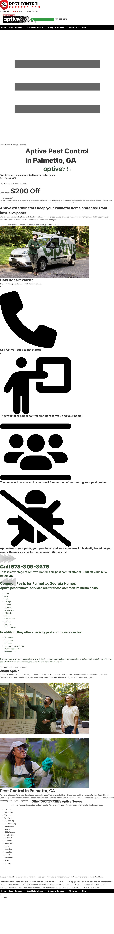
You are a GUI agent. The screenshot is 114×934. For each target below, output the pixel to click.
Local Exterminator (35, 27)
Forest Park (8, 843)
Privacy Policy (78, 877)
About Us (73, 27)
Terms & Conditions (95, 877)
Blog (84, 27)
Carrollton (8, 849)
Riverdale (8, 838)
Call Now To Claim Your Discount (13, 184)
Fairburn (7, 809)
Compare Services (56, 27)
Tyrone (7, 815)
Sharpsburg (9, 821)
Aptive (8, 145)
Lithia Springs (9, 832)
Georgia (15, 145)
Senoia (7, 855)
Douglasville (9, 826)
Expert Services (15, 27)
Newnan (7, 829)
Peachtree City (10, 824)
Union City (8, 812)
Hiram (6, 860)
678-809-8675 (30, 567)
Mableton (8, 852)
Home (3, 27)
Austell (7, 846)
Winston (7, 818)
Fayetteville (9, 835)
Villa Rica (8, 841)
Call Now (3, 897)
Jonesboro (8, 858)
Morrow (7, 863)
